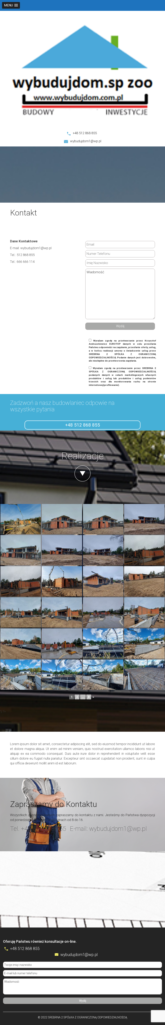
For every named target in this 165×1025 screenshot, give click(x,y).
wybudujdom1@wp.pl (85, 141)
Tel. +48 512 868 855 (38, 828)
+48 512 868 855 (85, 133)
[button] (11, 5)
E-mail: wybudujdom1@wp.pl (108, 828)
